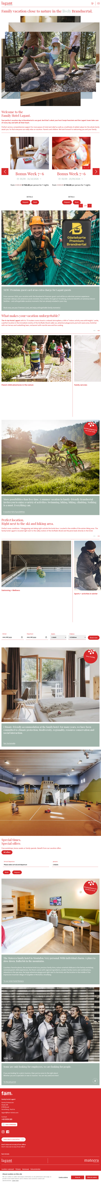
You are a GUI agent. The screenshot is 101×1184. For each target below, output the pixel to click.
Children (71, 634)
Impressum (25, 1169)
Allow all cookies (92, 1177)
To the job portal (9, 1082)
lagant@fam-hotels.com (9, 1113)
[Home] (6, 3)
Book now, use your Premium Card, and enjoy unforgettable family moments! (31, 307)
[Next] (98, 330)
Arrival (4, 634)
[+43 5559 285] (92, 3)
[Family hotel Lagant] (6, 1161)
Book (35, 202)
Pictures (18, 1169)
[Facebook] (7, 1131)
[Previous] (95, 330)
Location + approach (7, 1169)
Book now (93, 638)
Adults (53, 634)
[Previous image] (81, 205)
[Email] (99, 3)
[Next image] (89, 205)
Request (25, 202)
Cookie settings (63, 1177)
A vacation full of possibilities (14, 512)
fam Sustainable (9, 743)
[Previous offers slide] (4, 171)
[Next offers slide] (96, 171)
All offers (7, 852)
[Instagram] (3, 1131)
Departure (30, 634)
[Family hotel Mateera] (92, 1161)
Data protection (35, 1169)
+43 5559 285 (6, 1119)
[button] (50, 61)
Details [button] (30, 197)
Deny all (77, 1177)
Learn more (15, 1180)
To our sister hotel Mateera (13, 981)
